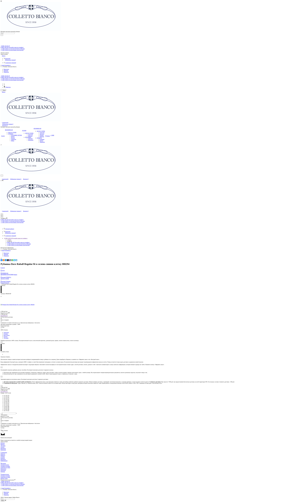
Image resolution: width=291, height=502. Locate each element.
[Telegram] (4, 85)
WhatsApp (6, 72)
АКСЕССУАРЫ (5, 278)
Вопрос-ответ (4, 478)
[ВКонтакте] (1, 260)
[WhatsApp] (12, 260)
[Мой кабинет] (1, 177)
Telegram (6, 70)
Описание (6, 332)
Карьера (3, 458)
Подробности (4, 315)
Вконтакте (6, 69)
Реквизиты (3, 469)
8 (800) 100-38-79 (5, 46)
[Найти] (2, 35)
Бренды (3, 444)
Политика (3, 470)
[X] (8, 260)
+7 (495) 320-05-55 (12, 50)
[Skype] (14, 260)
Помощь (3, 471)
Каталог (3, 443)
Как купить (7, 335)
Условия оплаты (5, 464)
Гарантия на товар (5, 467)
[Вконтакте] (4, 84)
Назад (9, 239)
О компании (4, 452)
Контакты (3, 448)
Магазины (3, 463)
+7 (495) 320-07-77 (13, 48)
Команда (3, 455)
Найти (2, 500)
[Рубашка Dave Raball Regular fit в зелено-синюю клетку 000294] (17, 304)
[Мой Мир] (6, 260)
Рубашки (15, 274)
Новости (3, 454)
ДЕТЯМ (10, 274)
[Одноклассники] (4, 260)
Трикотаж (6, 282)
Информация (4, 460)
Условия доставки (5, 466)
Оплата (5, 336)
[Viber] (10, 260)
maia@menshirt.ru (6, 65)
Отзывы (6, 334)
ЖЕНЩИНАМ (4, 274)
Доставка (6, 338)
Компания (3, 449)
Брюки (2, 282)
